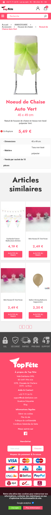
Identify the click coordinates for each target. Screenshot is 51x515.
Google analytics (24, 503)
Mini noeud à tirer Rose (38, 239)
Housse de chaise (25, 27)
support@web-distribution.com (25, 397)
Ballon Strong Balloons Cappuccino (38, 301)
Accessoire (6, 27)
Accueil (5, 25)
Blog (25, 404)
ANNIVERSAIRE (21, 25)
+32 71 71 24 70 (12, 2)
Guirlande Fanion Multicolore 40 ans (13, 240)
